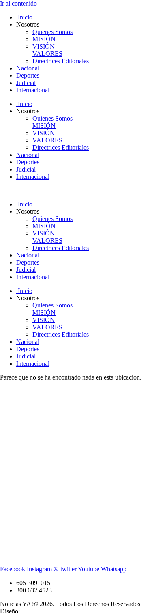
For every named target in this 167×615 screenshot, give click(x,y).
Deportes (27, 75)
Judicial (26, 82)
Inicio (24, 17)
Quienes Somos (52, 31)
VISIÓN (43, 46)
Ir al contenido (18, 3)
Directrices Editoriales (60, 60)
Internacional (32, 90)
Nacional (27, 68)
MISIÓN (44, 39)
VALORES (47, 53)
